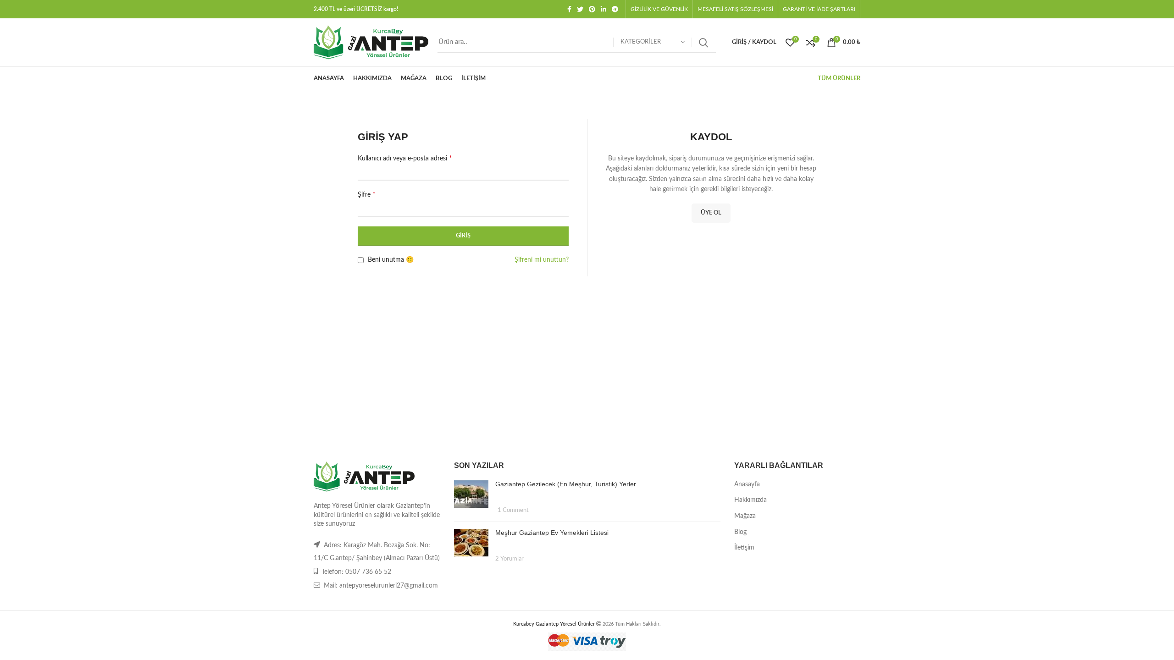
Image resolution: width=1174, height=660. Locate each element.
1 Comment (513, 510)
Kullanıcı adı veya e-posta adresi (405, 158)
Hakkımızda (750, 500)
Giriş (463, 236)
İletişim (744, 547)
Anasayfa (747, 484)
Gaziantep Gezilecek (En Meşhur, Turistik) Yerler (565, 484)
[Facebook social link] (569, 9)
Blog (740, 532)
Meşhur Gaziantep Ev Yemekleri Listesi (552, 532)
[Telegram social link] (615, 9)
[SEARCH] (703, 42)
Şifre (367, 194)
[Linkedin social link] (603, 9)
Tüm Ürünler (839, 79)
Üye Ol (711, 213)
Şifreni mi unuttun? (542, 260)
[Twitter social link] (580, 9)
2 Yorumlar (509, 558)
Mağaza (745, 516)
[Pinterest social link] (592, 9)
